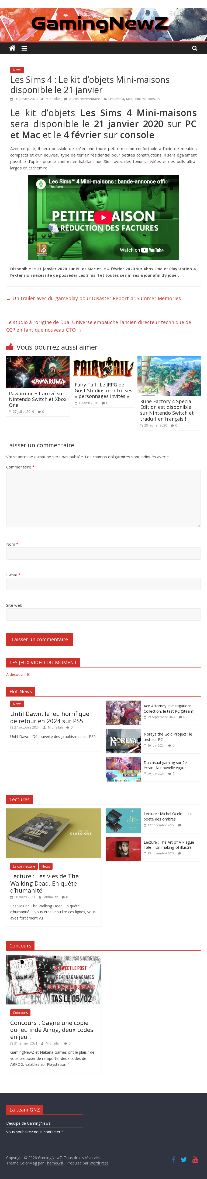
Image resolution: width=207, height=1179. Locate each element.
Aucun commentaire (84, 99)
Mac (129, 99)
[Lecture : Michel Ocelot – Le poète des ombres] (123, 811)
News (17, 70)
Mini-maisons (144, 99)
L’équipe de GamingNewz (28, 1123)
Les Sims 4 (116, 99)
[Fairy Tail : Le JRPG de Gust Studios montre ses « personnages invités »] (103, 360)
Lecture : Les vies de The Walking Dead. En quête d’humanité (44, 883)
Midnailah (53, 99)
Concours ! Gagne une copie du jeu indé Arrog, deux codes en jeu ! (51, 1029)
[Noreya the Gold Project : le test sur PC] (123, 731)
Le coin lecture (24, 866)
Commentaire (20, 467)
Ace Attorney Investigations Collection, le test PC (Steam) (169, 708)
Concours (20, 1012)
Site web (14, 605)
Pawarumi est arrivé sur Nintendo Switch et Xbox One (37, 399)
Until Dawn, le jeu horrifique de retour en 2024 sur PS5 (49, 717)
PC (159, 99)
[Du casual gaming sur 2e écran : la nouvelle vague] (123, 760)
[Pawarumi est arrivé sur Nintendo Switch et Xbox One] (38, 360)
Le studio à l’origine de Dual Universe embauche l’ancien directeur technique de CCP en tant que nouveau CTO (98, 326)
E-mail (13, 574)
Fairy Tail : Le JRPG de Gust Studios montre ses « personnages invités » (103, 390)
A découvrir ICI (19, 674)
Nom (12, 544)
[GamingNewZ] (103, 11)
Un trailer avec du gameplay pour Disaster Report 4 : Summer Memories (93, 298)
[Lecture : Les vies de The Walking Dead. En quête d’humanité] (53, 811)
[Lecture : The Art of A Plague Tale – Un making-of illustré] (123, 839)
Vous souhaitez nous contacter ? (34, 1131)
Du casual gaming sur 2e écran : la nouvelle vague (165, 765)
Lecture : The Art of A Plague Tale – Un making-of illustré (169, 845)
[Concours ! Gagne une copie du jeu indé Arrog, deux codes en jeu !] (53, 957)
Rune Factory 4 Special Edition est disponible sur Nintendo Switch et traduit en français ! (167, 410)
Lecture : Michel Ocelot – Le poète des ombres (168, 816)
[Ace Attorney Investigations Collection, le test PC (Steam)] (123, 703)
